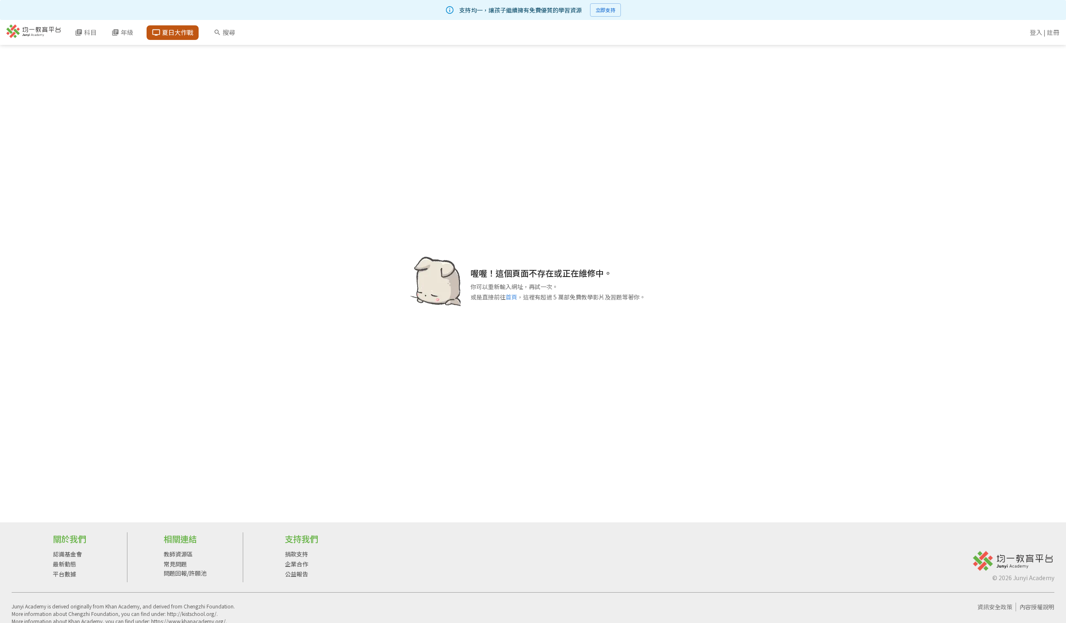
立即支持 (605, 9)
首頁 (511, 297)
